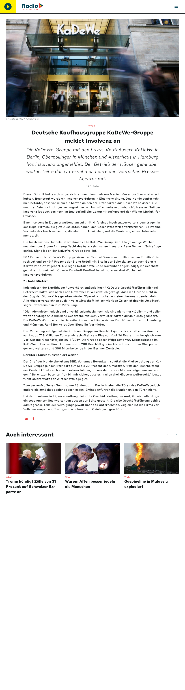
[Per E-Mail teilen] (26, 419)
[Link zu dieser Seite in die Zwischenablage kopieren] (159, 419)
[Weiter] (176, 434)
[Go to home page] (33, 6)
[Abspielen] (8, 6)
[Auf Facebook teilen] (33, 419)
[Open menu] (176, 7)
